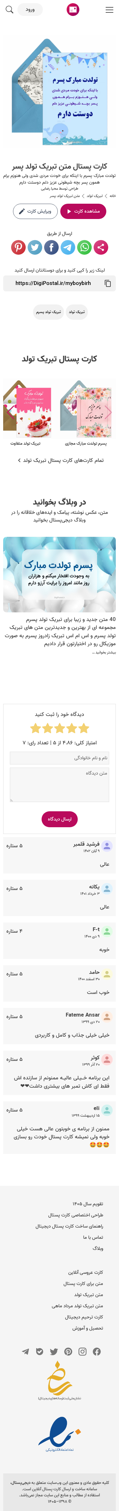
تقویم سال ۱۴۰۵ (88, 1204)
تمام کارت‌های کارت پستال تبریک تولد (63, 460)
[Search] (9, 9)
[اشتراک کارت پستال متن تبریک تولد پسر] (101, 247)
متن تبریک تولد (88, 1295)
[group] (86, 412)
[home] (73, 9)
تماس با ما (93, 1237)
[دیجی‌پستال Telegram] (25, 1351)
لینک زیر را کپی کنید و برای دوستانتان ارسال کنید (60, 270)
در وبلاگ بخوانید (59, 502)
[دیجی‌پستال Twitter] (54, 1351)
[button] (10, 412)
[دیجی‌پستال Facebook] (97, 1351)
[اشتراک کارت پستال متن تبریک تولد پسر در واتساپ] (84, 247)
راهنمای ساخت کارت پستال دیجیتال (69, 1226)
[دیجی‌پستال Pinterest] (68, 1351)
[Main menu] (109, 9)
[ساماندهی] (59, 1383)
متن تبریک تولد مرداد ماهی (77, 1306)
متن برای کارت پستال (83, 1284)
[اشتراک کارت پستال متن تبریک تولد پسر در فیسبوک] (51, 247)
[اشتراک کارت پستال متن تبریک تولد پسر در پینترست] (18, 247)
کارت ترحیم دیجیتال (84, 1317)
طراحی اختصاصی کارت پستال (75, 1215)
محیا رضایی (49, 189)
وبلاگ (98, 1248)
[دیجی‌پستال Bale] (39, 1351)
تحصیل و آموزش (87, 1328)
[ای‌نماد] (59, 1434)
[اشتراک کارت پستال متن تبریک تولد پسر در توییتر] (35, 247)
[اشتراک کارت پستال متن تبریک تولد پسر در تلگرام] (68, 247)
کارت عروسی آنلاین (85, 1272)
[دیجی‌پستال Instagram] (82, 1351)
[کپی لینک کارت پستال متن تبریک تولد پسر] (108, 283)
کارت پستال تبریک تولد (59, 359)
